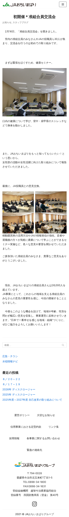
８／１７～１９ (11, 384)
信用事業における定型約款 (25, 426)
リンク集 (53, 426)
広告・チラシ (10, 356)
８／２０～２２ (11, 379)
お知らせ (6, 22)
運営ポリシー (22, 415)
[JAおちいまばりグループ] (19, 4)
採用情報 (14, 438)
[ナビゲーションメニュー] (63, 4)
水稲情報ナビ (10, 361)
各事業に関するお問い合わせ (43, 438)
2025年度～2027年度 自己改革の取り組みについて (32, 399)
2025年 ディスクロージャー (18, 394)
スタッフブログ (20, 22)
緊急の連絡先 (34, 449)
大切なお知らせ (46, 415)
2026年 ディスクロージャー (18, 389)
